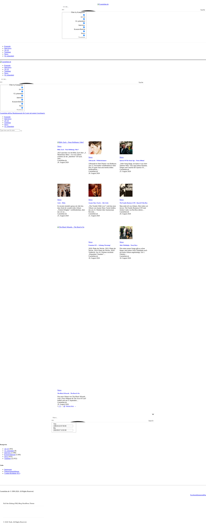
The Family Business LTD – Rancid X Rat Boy (134, 203)
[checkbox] (74, 16)
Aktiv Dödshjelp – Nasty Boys (128, 245)
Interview (7, 453)
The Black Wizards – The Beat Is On (68, 393)
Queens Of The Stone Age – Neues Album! (132, 160)
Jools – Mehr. (61, 203)
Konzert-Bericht (9, 455)
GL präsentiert (9, 451)
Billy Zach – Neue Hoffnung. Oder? (68, 149)
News (59, 146)
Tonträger (7, 458)
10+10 (6, 449)
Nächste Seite (71, 406)
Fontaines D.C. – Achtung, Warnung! (99, 245)
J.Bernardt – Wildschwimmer (98, 160)
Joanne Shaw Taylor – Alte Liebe (98, 203)
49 (64, 406)
